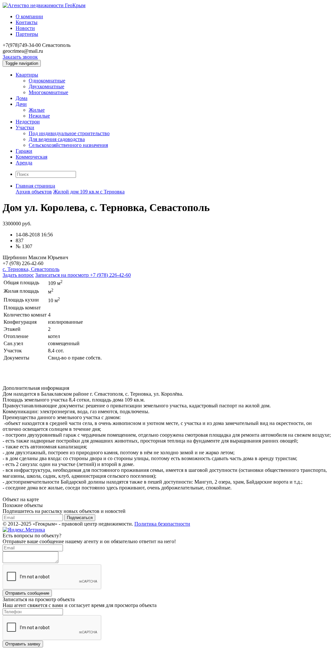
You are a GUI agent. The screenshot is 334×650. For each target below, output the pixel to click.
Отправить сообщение (27, 593)
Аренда (24, 162)
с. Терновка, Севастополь (31, 269)
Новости (25, 28)
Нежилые (39, 116)
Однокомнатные (47, 80)
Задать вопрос (18, 275)
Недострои (28, 121)
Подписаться (80, 517)
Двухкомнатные (46, 86)
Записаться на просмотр (83, 275)
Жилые (37, 110)
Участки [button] (25, 127)
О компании (29, 16)
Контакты (27, 22)
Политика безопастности (162, 524)
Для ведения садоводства (57, 139)
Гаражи (24, 151)
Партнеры (27, 34)
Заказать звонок (20, 57)
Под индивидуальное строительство (69, 133)
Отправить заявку (22, 644)
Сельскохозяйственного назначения (68, 145)
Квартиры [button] (27, 75)
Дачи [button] (21, 104)
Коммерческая (31, 157)
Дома (21, 98)
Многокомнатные (48, 92)
